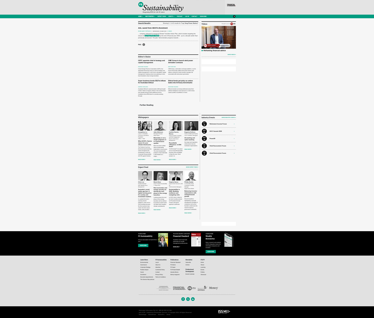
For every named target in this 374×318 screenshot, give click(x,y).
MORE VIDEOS (231, 54)
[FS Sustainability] (160, 7)
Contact (194, 16)
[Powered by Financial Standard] (231, 5)
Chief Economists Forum (218, 146)
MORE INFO (176, 246)
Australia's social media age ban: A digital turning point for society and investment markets (144, 193)
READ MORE (141, 159)
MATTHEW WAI (172, 66)
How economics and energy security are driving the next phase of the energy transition (160, 191)
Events (170, 16)
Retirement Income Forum (218, 124)
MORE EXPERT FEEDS (192, 167)
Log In (187, 16)
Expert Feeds (161, 16)
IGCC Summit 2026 (216, 131)
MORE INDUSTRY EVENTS (228, 117)
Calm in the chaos (211, 51)
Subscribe (203, 16)
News (140, 16)
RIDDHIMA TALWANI (143, 66)
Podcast (180, 16)
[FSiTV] (232, 23)
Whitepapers (149, 16)
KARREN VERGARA (143, 86)
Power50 (212, 138)
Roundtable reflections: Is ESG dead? (175, 144)
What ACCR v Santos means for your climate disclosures (145, 142)
